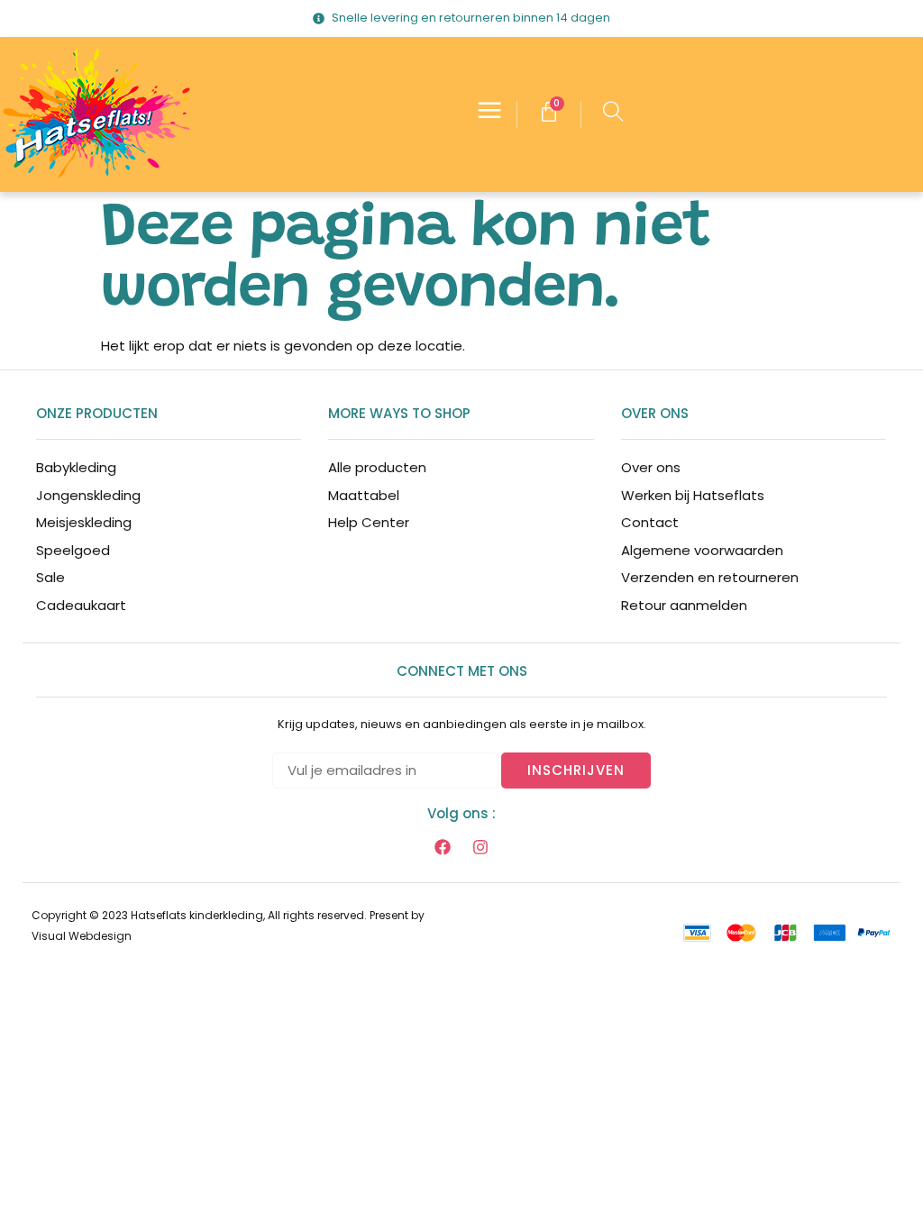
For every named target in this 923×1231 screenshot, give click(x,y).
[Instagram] (480, 847)
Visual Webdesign (82, 936)
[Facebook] (442, 847)
